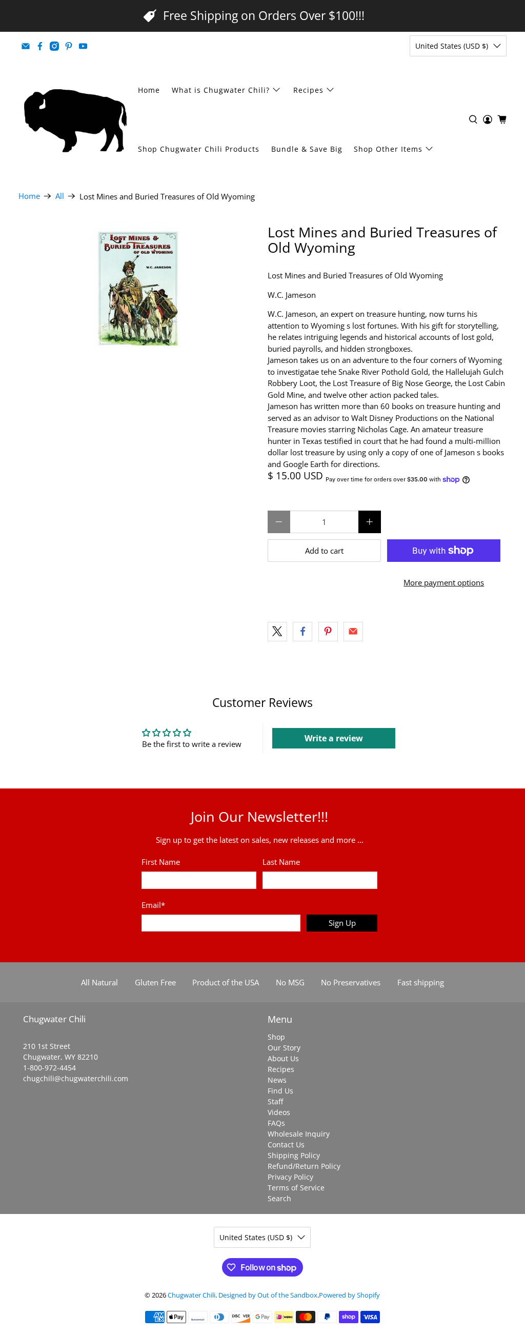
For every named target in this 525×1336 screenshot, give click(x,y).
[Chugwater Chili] (75, 119)
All (59, 196)
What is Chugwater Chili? (221, 90)
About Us (283, 1058)
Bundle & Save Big (306, 149)
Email (153, 905)
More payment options (443, 582)
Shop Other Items (388, 149)
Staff (275, 1101)
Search (279, 1198)
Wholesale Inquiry (299, 1134)
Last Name (281, 862)
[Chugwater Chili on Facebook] (40, 46)
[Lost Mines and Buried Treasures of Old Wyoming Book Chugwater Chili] (137, 289)
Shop (276, 1037)
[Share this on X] (277, 631)
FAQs (276, 1123)
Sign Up (342, 923)
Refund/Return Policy (304, 1166)
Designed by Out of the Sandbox (267, 1295)
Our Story (284, 1047)
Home (149, 90)
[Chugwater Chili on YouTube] (83, 46)
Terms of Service (296, 1187)
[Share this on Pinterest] (328, 631)
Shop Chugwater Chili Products (198, 149)
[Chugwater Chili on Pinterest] (68, 46)
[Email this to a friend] (353, 631)
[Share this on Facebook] (302, 631)
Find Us (280, 1091)
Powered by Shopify (349, 1295)
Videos (279, 1112)
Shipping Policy (294, 1155)
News (277, 1080)
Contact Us (286, 1144)
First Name (161, 862)
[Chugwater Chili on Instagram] (54, 46)
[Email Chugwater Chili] (25, 46)
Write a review (334, 738)
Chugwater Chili (191, 1295)
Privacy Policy (290, 1177)
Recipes (308, 90)
